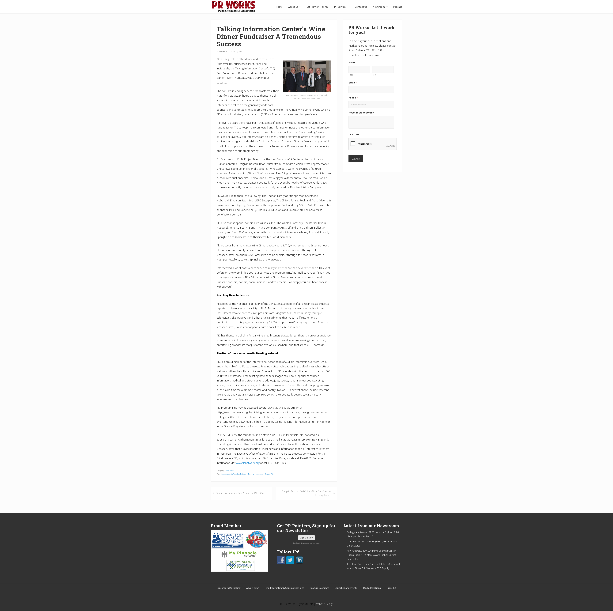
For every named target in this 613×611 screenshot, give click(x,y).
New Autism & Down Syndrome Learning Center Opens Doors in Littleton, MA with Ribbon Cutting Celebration (371, 555)
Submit (356, 158)
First (351, 74)
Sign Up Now (306, 537)
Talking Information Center (259, 474)
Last (374, 74)
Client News (229, 470)
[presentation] (372, 144)
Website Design (324, 604)
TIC (272, 474)
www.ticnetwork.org (248, 463)
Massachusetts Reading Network (234, 474)
